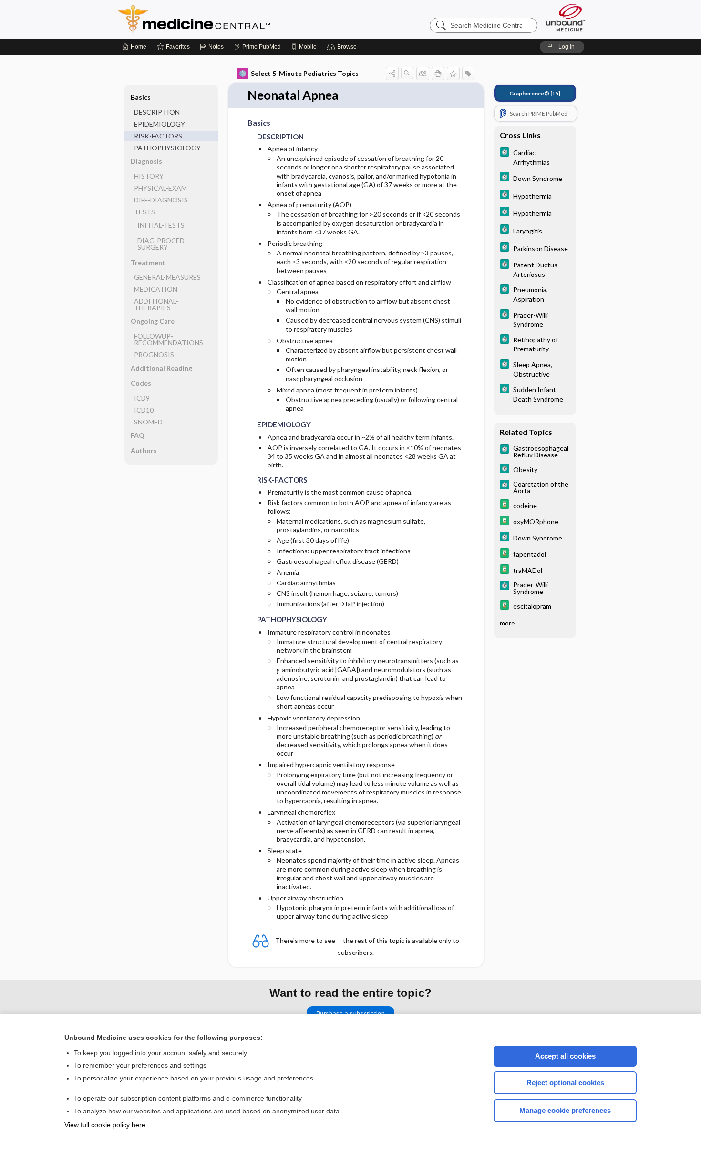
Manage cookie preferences (565, 1110)
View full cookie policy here (104, 1125)
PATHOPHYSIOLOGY (167, 148)
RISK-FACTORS (158, 136)
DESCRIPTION (157, 112)
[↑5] (534, 93)
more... (509, 623)
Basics (141, 97)
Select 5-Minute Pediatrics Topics (305, 73)
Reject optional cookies (565, 1083)
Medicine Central (236, 19)
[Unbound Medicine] (566, 17)
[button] (343, 47)
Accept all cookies (565, 1056)
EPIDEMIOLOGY (159, 124)
